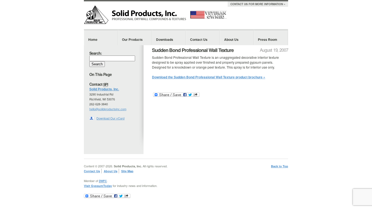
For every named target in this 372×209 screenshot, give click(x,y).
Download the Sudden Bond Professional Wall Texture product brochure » (208, 77)
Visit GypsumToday (98, 186)
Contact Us (199, 39)
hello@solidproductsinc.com (107, 109)
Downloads (164, 39)
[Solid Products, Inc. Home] (135, 23)
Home (92, 39)
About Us (231, 39)
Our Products (132, 39)
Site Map (127, 171)
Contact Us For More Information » (257, 4)
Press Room (267, 39)
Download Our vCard (110, 118)
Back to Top (279, 166)
